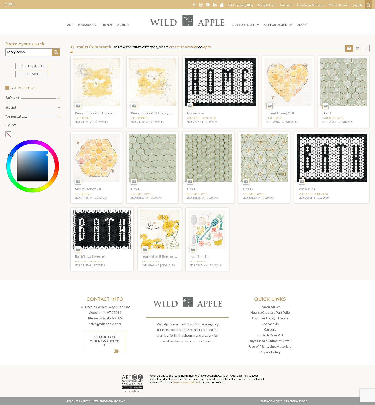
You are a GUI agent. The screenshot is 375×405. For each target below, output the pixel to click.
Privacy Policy (270, 352)
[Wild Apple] (187, 20)
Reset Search (32, 66)
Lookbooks (87, 24)
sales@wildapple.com (105, 324)
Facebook (194, 4)
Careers (270, 329)
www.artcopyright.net (187, 382)
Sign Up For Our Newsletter (104, 341)
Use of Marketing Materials (270, 346)
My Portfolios (339, 5)
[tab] (32, 98)
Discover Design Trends (270, 318)
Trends (107, 24)
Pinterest (207, 4)
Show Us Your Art (270, 335)
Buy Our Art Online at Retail (270, 341)
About (302, 24)
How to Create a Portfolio (270, 312)
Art (70, 24)
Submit (32, 74)
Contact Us (270, 324)
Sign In (358, 5)
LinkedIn (214, 4)
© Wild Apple (9, 7)
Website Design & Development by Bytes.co (96, 401)
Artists (123, 24)
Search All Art (270, 307)
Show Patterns (24, 88)
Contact (286, 5)
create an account (183, 47)
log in (206, 47)
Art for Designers (278, 24)
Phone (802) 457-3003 (105, 318)
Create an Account (310, 5)
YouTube (221, 4)
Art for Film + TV (245, 24)
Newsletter (266, 5)
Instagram (200, 4)
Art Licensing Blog (240, 5)
